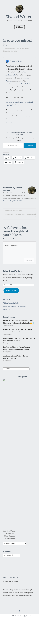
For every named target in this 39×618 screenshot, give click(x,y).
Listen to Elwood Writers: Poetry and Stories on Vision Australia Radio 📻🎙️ (18, 322)
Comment (29, 260)
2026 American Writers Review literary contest (15, 357)
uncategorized (24, 48)
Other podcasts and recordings (14, 306)
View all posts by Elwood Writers (12, 201)
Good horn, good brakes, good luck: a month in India (19, 215)
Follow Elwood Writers (12, 271)
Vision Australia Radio (11, 303)
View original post (11, 123)
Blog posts (6, 300)
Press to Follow (11, 291)
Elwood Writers (19, 16)
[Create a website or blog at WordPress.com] (19, 611)
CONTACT (7, 310)
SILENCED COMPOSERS (12, 211)
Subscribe (30, 146)
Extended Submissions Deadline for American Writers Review (18, 330)
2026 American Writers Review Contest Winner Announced (19, 339)
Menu (20, 27)
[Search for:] (16, 369)
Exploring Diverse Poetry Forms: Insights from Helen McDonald (16, 348)
